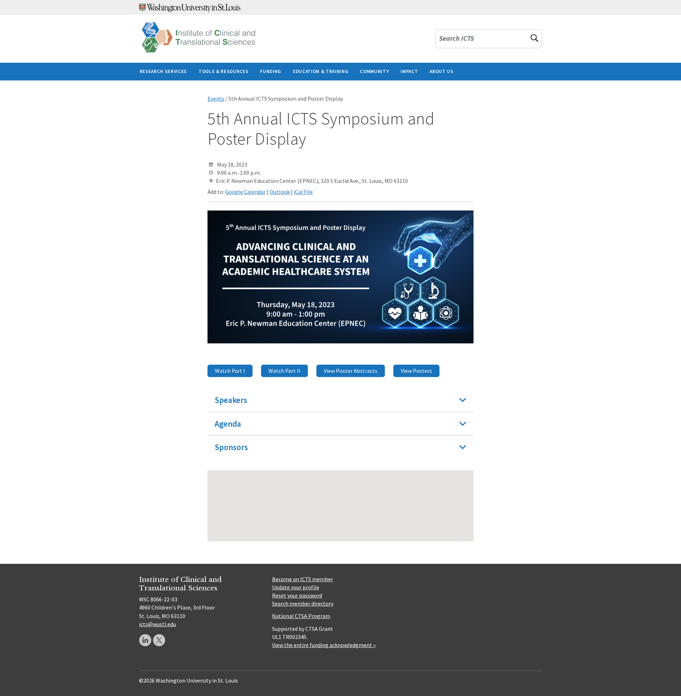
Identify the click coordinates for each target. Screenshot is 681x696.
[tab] (340, 399)
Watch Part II (284, 370)
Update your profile (295, 587)
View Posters (416, 370)
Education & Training (320, 71)
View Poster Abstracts (350, 370)
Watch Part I (230, 370)
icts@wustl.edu (157, 624)
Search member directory (302, 603)
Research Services (163, 71)
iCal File (303, 191)
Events (215, 98)
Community (374, 71)
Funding (270, 71)
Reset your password (297, 595)
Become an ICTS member (302, 579)
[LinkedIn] (145, 640)
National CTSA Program (301, 615)
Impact (409, 71)
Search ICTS (456, 38)
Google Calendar (245, 191)
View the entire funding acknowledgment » (324, 645)
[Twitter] (159, 640)
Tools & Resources (223, 71)
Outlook (280, 191)
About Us (441, 71)
